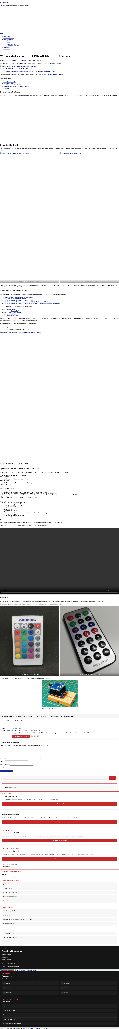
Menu (1, 33)
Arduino (9, 41)
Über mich (6, 49)
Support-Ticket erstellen (59, 804)
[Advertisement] (59, 19)
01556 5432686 (11, 964)
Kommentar (4, 758)
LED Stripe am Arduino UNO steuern (14, 298)
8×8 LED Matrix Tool (8, 933)
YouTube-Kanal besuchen (59, 840)
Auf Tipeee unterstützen (59, 858)
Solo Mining (7, 47)
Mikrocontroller (8, 39)
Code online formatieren (9, 901)
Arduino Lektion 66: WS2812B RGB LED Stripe (18, 297)
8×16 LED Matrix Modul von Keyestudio (13, 937)
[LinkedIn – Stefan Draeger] (35, 736)
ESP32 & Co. (11, 42)
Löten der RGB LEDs (10, 83)
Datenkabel (14, 311)
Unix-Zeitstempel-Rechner (10, 910)
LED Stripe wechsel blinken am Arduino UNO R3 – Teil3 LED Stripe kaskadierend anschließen (31, 303)
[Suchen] (112, 778)
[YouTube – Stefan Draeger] (32, 736)
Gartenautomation (8, 38)
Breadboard (13, 315)
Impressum (6, 1006)
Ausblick (6, 88)
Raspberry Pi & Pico (13, 45)
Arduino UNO (11, 309)
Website (2, 768)
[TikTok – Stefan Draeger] (38, 736)
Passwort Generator (8, 888)
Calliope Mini (11, 44)
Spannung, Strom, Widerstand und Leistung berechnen (17, 919)
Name (2, 761)
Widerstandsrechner (8, 923)
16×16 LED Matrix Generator (11, 942)
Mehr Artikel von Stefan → (21, 736)
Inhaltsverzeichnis (5, 78)
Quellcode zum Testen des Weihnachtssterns (16, 86)
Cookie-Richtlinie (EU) (9, 1019)
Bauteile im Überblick (9, 82)
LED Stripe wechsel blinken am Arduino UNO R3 (18, 300)
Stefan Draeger (36, 60)
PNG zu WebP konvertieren (10, 892)
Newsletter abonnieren (59, 822)
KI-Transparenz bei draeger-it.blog (12, 1023)
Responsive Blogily (33, 1028)
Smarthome (6, 36)
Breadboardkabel (10, 314)
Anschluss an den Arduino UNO (13, 85)
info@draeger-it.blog (13, 966)
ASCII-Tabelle (6, 915)
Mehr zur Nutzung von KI (67, 716)
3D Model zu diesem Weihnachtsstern (17, 71)
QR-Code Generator (8, 884)
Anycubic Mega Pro (52, 74)
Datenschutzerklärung (9, 1010)
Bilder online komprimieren (10, 896)
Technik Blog (4, 2)
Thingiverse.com (46, 71)
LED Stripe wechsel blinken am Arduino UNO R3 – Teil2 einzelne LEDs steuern (27, 302)
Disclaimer (6, 1014)
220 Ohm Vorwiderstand (14, 312)
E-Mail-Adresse (5, 764)
